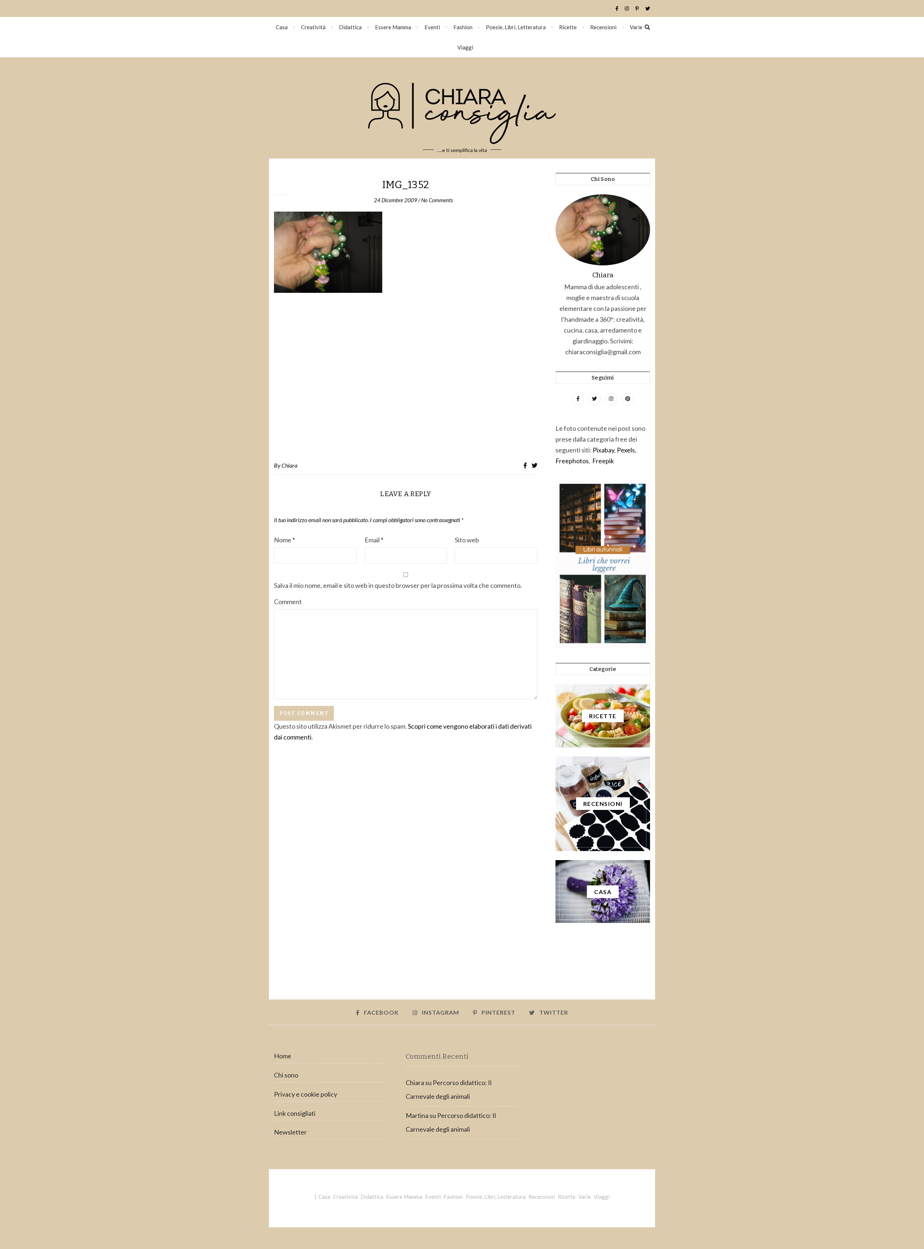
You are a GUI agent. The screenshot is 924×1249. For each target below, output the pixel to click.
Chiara (289, 465)
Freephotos (572, 461)
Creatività (313, 27)
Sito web (467, 540)
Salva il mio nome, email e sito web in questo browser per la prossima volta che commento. (398, 585)
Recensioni (603, 27)
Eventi (432, 27)
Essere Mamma (393, 27)
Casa (282, 27)
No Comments (437, 200)
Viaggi (465, 47)
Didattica (350, 27)
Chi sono (286, 1075)
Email (374, 540)
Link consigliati (294, 1113)
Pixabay (603, 450)
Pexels (626, 450)
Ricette (568, 27)
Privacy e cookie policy (305, 1094)
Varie (636, 27)
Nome (284, 540)
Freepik (603, 461)
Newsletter (290, 1132)
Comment (288, 602)
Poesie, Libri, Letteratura (516, 27)
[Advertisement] (405, 377)
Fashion (462, 27)
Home (282, 1056)
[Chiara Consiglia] (462, 108)
